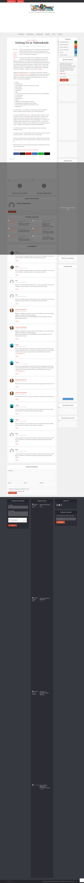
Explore (48, 34)
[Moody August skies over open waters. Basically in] (72, 371)
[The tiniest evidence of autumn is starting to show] (72, 334)
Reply (17, 260)
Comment (10, 470)
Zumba (17, 93)
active (15, 149)
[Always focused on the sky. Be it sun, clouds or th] (64, 376)
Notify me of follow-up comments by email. (19, 489)
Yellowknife (35, 149)
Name (10, 482)
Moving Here (30, 34)
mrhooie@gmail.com (20, 353)
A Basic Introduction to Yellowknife (45, 599)
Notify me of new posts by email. (16, 491)
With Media (75, 881)
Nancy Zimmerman (42, 46)
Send (13, 525)
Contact (11, 881)
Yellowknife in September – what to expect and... (44, 693)
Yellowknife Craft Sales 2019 (68, 208)
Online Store (20, 1)
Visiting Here (39, 34)
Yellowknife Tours (11, 1)
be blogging (39, 69)
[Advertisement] (42, 23)
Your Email (10, 505)
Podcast (60, 34)
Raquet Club (27, 115)
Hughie (17, 344)
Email (25, 482)
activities (20, 149)
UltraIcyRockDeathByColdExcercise (21, 74)
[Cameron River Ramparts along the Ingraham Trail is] (72, 292)
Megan (17, 266)
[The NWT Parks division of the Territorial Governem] (64, 281)
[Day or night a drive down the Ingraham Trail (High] (64, 333)
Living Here (21, 34)
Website (41, 482)
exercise (25, 149)
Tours (53, 34)
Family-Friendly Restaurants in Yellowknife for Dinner (45, 786)
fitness (29, 149)
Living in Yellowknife (32, 40)
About (8, 881)
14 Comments (33, 46)
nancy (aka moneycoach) (21, 309)
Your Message (11, 510)
